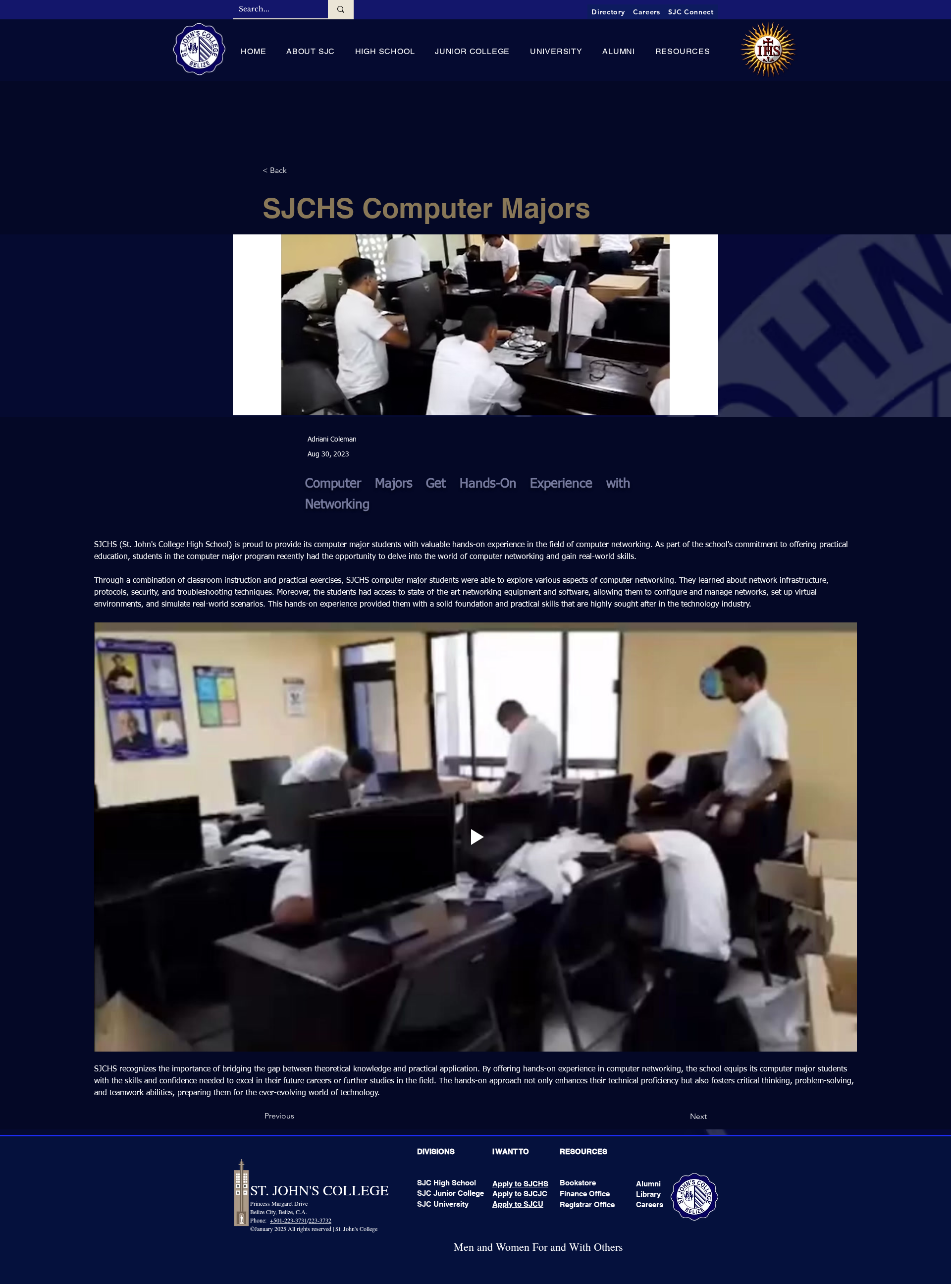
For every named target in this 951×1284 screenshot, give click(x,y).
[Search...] (341, 9)
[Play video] (475, 837)
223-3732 (320, 1220)
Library (648, 1194)
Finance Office (585, 1193)
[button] (310, 51)
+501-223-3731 (288, 1220)
